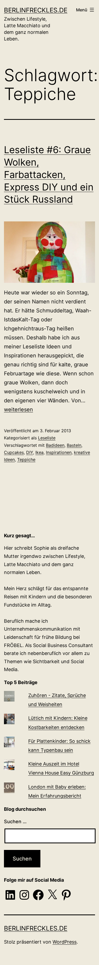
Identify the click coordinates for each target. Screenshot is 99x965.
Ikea (39, 452)
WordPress (65, 942)
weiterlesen (18, 409)
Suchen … (15, 821)
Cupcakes (14, 452)
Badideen (55, 445)
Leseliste (46, 437)
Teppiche (26, 459)
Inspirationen (59, 452)
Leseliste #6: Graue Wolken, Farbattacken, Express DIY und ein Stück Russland (48, 174)
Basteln (74, 445)
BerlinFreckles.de (35, 10)
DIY (29, 452)
